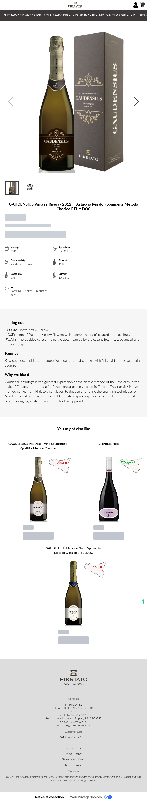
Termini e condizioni (73, 759)
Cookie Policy (73, 748)
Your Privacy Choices (86, 797)
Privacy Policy (73, 754)
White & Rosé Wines (121, 15)
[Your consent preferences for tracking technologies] (143, 601)
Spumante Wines (92, 15)
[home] (75, 5)
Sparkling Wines (65, 15)
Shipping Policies (73, 765)
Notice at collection (49, 797)
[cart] (142, 5)
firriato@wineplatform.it (73, 737)
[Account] (135, 5)
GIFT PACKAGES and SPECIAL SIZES (27, 15)
